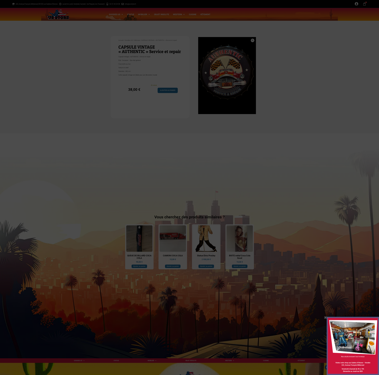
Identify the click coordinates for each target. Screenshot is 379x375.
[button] (325, 317)
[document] (189, 187)
